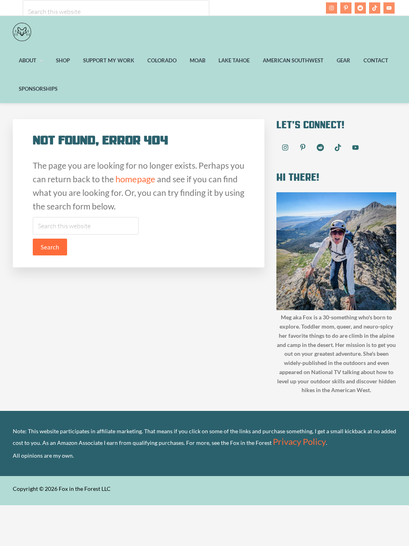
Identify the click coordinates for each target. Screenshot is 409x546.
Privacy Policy (299, 441)
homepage (135, 178)
